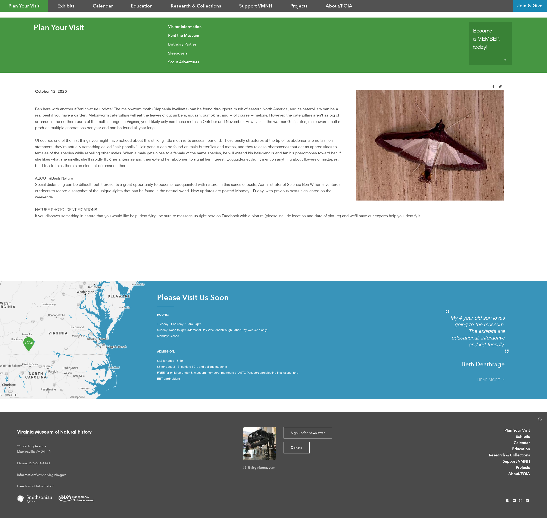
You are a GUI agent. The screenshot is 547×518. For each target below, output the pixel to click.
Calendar (103, 6)
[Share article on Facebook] (493, 86)
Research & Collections (196, 6)
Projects (298, 6)
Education (142, 6)
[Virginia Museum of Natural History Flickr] (515, 501)
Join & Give (530, 6)
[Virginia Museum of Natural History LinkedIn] (527, 501)
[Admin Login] (535, 420)
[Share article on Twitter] (500, 86)
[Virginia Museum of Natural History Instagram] (521, 501)
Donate (296, 448)
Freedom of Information (35, 486)
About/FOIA (339, 6)
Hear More (489, 380)
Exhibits (66, 6)
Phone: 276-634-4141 (33, 463)
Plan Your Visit (24, 6)
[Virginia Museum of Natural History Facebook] (508, 501)
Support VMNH (255, 6)
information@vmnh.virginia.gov (41, 475)
